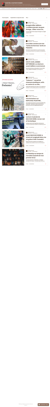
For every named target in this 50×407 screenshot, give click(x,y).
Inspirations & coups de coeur (17, 17)
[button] (46, 17)
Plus (27, 17)
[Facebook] (38, 8)
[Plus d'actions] (46, 22)
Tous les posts (5, 17)
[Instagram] (40, 8)
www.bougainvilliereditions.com (30, 5)
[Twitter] (41, 8)
